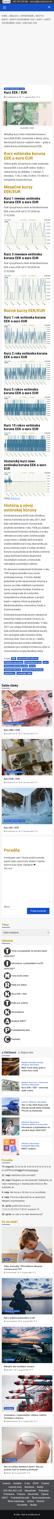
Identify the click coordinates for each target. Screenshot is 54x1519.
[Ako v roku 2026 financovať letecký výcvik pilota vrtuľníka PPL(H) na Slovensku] (11, 1106)
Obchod (40, 1501)
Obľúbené (25, 1065)
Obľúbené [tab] (9, 1052)
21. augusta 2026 (26, 1273)
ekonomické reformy (28, 658)
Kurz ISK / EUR (11, 827)
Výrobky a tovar (10, 1460)
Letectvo (24, 1102)
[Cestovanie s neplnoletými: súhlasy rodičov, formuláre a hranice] (27, 1393)
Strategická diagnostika (30, 1146)
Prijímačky (44, 1490)
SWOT (5, 1497)
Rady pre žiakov (19, 985)
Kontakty (17, 1483)
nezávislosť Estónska (33, 670)
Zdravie (44, 1494)
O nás (27, 1483)
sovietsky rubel (24, 673)
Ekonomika (33, 1494)
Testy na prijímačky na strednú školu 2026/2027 (25, 953)
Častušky (15, 1039)
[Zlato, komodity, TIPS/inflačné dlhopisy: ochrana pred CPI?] (27, 1245)
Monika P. (9, 1370)
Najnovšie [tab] (26, 1052)
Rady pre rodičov (19, 1003)
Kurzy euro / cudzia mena (38, 1082)
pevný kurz (10, 673)
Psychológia (9, 1360)
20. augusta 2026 (20, 1473)
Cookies (45, 1483)
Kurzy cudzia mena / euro (14, 89)
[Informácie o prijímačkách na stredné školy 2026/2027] (11, 1126)
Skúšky (33, 1505)
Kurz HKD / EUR (12, 730)
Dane (7, 1259)
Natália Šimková (12, 1421)
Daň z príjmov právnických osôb (19, 1318)
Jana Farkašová (11, 1321)
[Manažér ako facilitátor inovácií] (27, 1345)
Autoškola (29, 1487)
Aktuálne (24, 1062)
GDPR (35, 1483)
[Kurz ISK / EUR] (27, 806)
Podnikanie (9, 1408)
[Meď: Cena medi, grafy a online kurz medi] (11, 1066)
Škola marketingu (16, 1501)
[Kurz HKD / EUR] (27, 708)
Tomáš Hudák (11, 1273)
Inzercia (6, 1483)
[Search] (49, 7)
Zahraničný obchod (12, 1311)
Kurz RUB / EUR (12, 779)
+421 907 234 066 (20, 1)
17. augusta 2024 (28, 97)
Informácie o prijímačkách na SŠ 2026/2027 (23, 966)
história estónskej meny (16, 666)
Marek (8, 1473)
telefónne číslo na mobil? (23, 1175)
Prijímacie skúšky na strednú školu (34, 1124)
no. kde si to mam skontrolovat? (27, 1214)
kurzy (32, 666)
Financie (21, 1494)
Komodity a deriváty (36, 1062)
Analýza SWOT (18, 1021)
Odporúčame (34, 1065)
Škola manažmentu (41, 1497)
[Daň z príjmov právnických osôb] (27, 1296)
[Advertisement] (27, 55)
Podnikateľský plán (20, 1030)
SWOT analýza (28, 1148)
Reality (40, 1487)
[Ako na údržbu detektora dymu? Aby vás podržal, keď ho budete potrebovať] (27, 1445)
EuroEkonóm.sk (12, 97)
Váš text (8, 868)
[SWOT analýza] (11, 1146)
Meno (7, 906)
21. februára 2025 (27, 734)
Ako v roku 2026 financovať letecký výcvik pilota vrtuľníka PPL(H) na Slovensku (35, 1108)
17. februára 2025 (27, 831)
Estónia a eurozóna (13, 662)
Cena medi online (20, 975)
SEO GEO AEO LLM (12, 1490)
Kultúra (30, 1501)
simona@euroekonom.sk (41, 1)
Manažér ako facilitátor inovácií (19, 1366)
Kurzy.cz (15, 498)
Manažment (30, 1490)
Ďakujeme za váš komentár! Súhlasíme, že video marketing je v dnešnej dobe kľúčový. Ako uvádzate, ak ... (27, 1184)
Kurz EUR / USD (19, 994)
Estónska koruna (33, 662)
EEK (13, 658)
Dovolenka (22, 1505)
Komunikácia (17, 1012)
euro (45, 662)
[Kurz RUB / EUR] (27, 757)
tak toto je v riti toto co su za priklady (28, 1192)
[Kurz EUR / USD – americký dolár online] (11, 1086)
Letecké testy (15, 1487)
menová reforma (12, 670)
